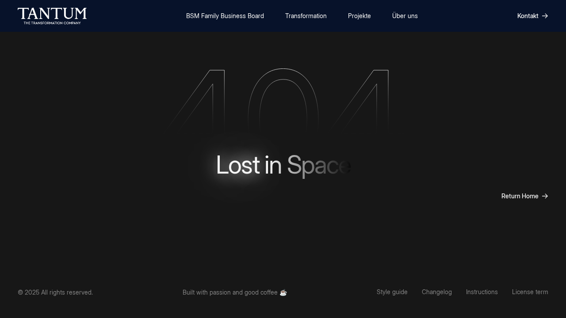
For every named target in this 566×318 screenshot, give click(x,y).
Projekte (359, 15)
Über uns (405, 15)
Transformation (306, 15)
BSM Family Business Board (225, 15)
